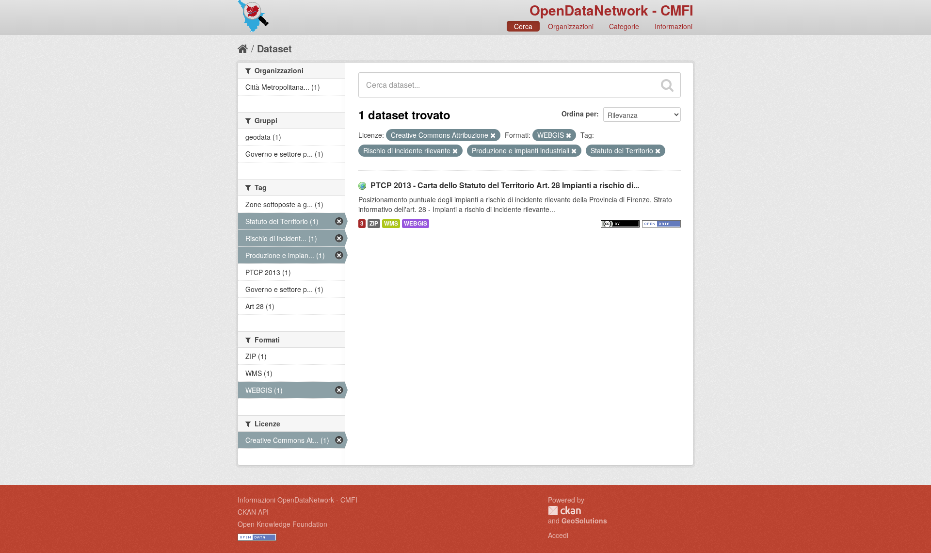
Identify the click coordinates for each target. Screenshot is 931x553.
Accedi (558, 535)
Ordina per (579, 113)
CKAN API (253, 512)
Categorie (624, 26)
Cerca (523, 26)
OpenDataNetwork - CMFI (611, 10)
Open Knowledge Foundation (282, 524)
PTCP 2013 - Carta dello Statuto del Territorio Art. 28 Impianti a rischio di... (504, 185)
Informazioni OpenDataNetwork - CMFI (297, 499)
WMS (391, 223)
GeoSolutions (584, 520)
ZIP (373, 223)
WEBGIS (415, 223)
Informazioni (673, 26)
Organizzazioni (571, 26)
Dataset (274, 48)
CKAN (564, 510)
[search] (667, 85)
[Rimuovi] (493, 135)
